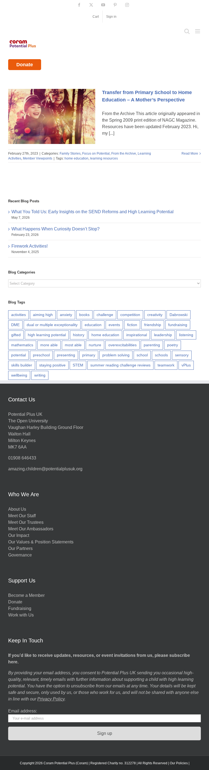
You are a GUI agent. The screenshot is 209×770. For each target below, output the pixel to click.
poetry (172, 345)
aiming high (43, 314)
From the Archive (123, 153)
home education (76, 158)
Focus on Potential (96, 153)
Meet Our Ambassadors (30, 529)
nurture (95, 345)
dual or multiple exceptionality (52, 325)
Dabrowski (179, 314)
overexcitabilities (122, 345)
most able (73, 345)
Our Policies (179, 763)
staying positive (52, 365)
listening (186, 335)
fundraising (177, 325)
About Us (17, 509)
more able (49, 345)
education (93, 325)
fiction (132, 325)
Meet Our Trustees (26, 522)
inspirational (136, 335)
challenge (105, 314)
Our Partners (20, 548)
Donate (24, 64)
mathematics (22, 345)
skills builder (21, 365)
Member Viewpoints (37, 158)
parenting (152, 345)
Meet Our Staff (22, 515)
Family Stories (70, 153)
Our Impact (19, 535)
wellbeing (19, 375)
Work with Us (21, 615)
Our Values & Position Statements (40, 542)
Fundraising (19, 608)
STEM (78, 365)
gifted (16, 335)
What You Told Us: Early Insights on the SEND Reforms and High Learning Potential (92, 211)
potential (18, 355)
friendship (152, 325)
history (78, 335)
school (142, 355)
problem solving (116, 355)
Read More (190, 153)
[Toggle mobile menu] (198, 31)
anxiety (66, 314)
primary (88, 355)
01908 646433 (22, 458)
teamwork (166, 365)
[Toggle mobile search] (187, 31)
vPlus (186, 365)
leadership (163, 335)
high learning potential (47, 335)
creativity (154, 314)
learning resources (104, 158)
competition (130, 314)
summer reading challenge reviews (120, 365)
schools (161, 355)
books (84, 314)
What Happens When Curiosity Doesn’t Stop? (55, 229)
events (114, 325)
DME (15, 325)
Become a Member (26, 595)
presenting (66, 355)
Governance (20, 555)
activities (18, 314)
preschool (41, 355)
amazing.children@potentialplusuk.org (45, 469)
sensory (182, 355)
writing (39, 375)
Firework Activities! (29, 246)
